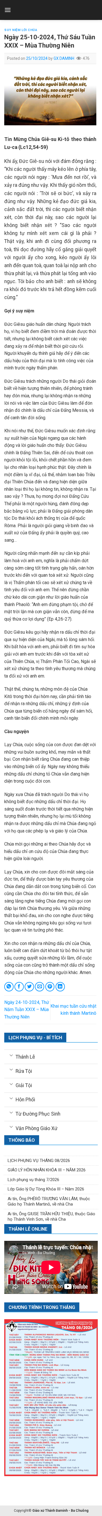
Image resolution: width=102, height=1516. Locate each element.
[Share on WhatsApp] (9, 986)
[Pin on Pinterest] (50, 986)
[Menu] (7, 10)
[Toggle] (11, 1055)
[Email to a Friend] (39, 986)
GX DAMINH (64, 58)
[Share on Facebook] (19, 986)
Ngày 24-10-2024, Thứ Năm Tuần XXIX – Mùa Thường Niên (26, 1010)
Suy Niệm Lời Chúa (20, 30)
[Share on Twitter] (29, 986)
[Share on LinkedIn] (60, 986)
